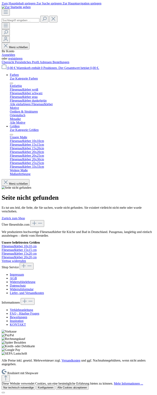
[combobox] (20, 20)
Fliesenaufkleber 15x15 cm (19, 250)
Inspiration (17, 321)
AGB (13, 278)
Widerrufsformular (22, 289)
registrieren (15, 58)
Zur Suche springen (49, 3)
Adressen (46, 62)
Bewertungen (18, 317)
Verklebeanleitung (21, 310)
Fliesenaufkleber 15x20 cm (19, 253)
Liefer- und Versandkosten (27, 293)
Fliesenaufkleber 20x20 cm (19, 257)
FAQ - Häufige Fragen (24, 313)
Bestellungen (61, 62)
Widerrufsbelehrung (22, 282)
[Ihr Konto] (6, 39)
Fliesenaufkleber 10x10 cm (19, 246)
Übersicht (8, 62)
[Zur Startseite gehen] (16, 7)
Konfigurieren (45, 387)
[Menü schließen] (11, 83)
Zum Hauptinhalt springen (19, 3)
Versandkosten (71, 360)
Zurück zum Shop (13, 218)
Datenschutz (18, 285)
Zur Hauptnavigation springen (82, 3)
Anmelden (8, 55)
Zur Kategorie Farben (24, 78)
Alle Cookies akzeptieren (72, 387)
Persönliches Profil (27, 62)
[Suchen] (44, 19)
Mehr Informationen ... (128, 383)
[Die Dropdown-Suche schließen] (53, 19)
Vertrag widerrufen (14, 261)
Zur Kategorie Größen (24, 130)
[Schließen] (3, 392)
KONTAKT (18, 324)
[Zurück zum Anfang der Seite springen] (6, 378)
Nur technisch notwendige (18, 387)
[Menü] (6, 12)
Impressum (17, 274)
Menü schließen (18, 47)
